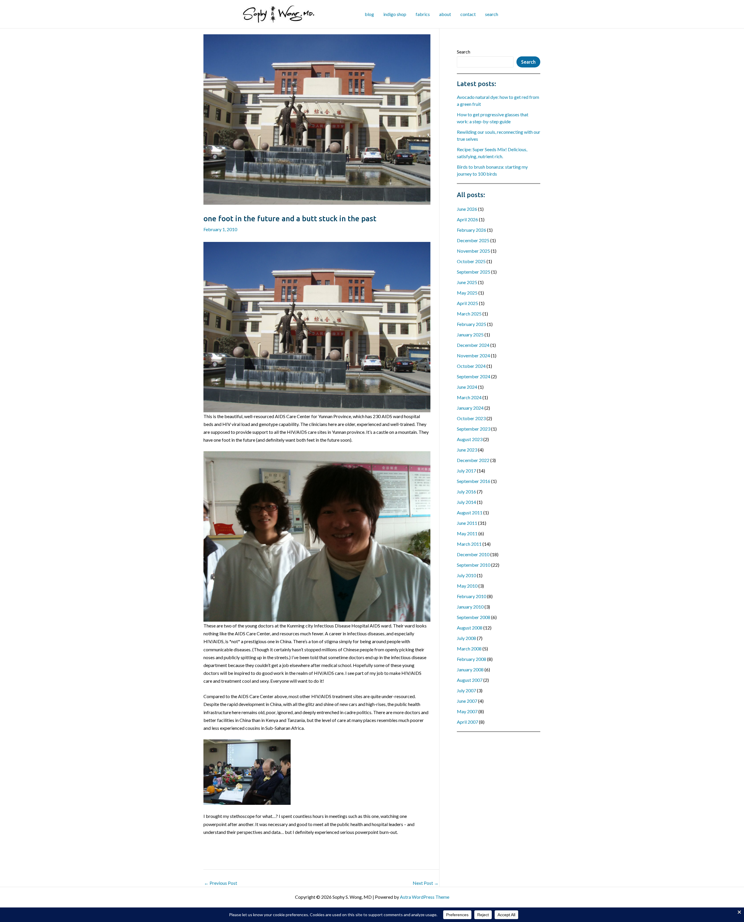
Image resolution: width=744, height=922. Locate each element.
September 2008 (473, 617)
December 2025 (473, 240)
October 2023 (471, 418)
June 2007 (467, 701)
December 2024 (473, 345)
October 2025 (471, 261)
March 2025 (469, 313)
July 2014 (466, 502)
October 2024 (471, 366)
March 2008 (469, 648)
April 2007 (467, 722)
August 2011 (469, 512)
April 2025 (467, 303)
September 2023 (473, 428)
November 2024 (473, 355)
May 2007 (467, 711)
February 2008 (471, 659)
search (491, 14)
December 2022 (473, 460)
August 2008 (469, 627)
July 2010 (466, 575)
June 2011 (467, 523)
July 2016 (466, 491)
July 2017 (466, 470)
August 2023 (469, 439)
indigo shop (394, 14)
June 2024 (467, 387)
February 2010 (471, 596)
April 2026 (467, 219)
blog (369, 14)
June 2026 (467, 209)
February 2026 (471, 230)
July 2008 (466, 638)
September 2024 (473, 376)
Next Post (426, 883)
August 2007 (469, 680)
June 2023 (467, 449)
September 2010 (473, 565)
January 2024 (470, 408)
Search (463, 51)
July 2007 (466, 690)
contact (468, 14)
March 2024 (469, 397)
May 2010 (467, 585)
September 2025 (473, 271)
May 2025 (467, 292)
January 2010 (470, 606)
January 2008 (470, 669)
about (445, 14)
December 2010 (473, 554)
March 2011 (469, 544)
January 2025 (470, 334)
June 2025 (467, 282)
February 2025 (471, 324)
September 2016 (473, 481)
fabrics (423, 14)
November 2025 (473, 251)
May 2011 (467, 533)
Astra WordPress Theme (424, 897)
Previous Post (220, 883)
